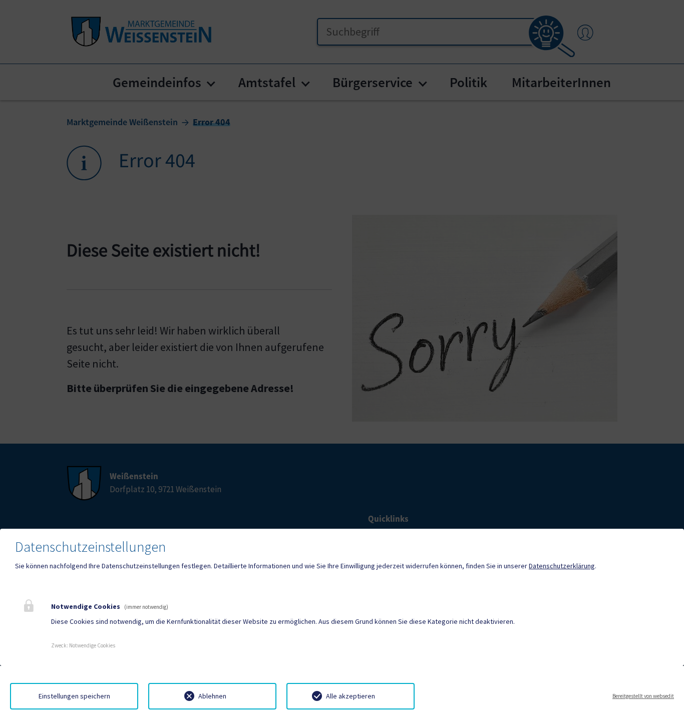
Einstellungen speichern (74, 695)
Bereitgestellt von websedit (643, 695)
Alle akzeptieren (350, 695)
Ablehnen (212, 695)
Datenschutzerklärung (562, 565)
